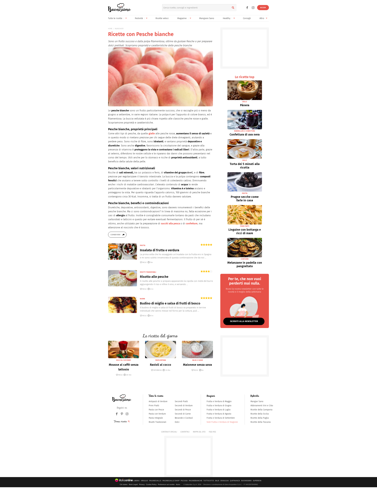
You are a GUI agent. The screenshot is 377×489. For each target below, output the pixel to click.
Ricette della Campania (261, 409)
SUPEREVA (257, 480)
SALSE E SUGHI (197, 360)
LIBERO (136, 480)
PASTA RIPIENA (160, 360)
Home (110, 29)
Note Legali (133, 484)
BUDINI (142, 299)
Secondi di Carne (183, 414)
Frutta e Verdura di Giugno (219, 405)
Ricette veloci (162, 18)
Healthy (226, 18)
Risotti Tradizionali (157, 422)
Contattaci (185, 432)
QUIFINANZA (235, 480)
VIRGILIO (144, 480)
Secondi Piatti (181, 401)
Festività (139, 18)
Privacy (142, 484)
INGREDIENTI (119, 29)
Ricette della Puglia (259, 418)
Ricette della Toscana (260, 422)
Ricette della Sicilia (259, 414)
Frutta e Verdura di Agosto (219, 414)
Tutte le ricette (115, 18)
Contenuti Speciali (169, 432)
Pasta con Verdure (157, 414)
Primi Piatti (154, 405)
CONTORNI (244, 259)
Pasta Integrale (156, 418)
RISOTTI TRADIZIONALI (148, 272)
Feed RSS (212, 432)
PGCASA (184, 480)
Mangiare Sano (206, 18)
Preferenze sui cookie (166, 484)
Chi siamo (124, 484)
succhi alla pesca (171, 223)
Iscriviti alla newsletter (244, 321)
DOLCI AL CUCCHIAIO (123, 360)
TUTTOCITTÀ (208, 480)
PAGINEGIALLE (155, 480)
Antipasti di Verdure (158, 401)
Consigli (247, 18)
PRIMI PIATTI (244, 226)
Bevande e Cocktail (184, 418)
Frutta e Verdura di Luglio (218, 409)
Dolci (177, 422)
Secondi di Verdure (184, 405)
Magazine (182, 18)
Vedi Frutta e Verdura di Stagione (222, 422)
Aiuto (178, 484)
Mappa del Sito (199, 432)
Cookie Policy (151, 484)
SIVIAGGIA (224, 480)
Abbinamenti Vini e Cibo (261, 405)
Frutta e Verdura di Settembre (221, 418)
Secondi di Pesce (183, 409)
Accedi (263, 8)
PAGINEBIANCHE (195, 480)
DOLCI (244, 102)
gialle (152, 133)
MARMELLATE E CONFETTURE (244, 131)
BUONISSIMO (246, 480)
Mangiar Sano (256, 401)
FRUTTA (142, 245)
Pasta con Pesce (156, 409)
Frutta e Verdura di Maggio (219, 401)
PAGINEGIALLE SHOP (171, 480)
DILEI (217, 480)
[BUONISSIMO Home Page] (119, 7)
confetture (191, 223)
